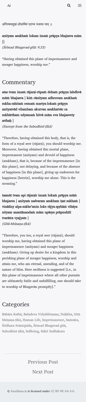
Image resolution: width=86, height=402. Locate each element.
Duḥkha (66, 314)
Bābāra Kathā (12, 314)
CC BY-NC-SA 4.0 (62, 391)
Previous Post (43, 361)
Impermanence (53, 319)
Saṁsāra (72, 319)
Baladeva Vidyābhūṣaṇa (41, 314)
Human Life (31, 319)
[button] (69, 6)
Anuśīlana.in (19, 391)
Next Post (42, 371)
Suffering (32, 331)
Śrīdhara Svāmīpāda (17, 325)
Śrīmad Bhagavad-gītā (49, 325)
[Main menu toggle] (79, 5)
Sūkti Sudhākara (53, 331)
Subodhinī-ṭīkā (13, 331)
